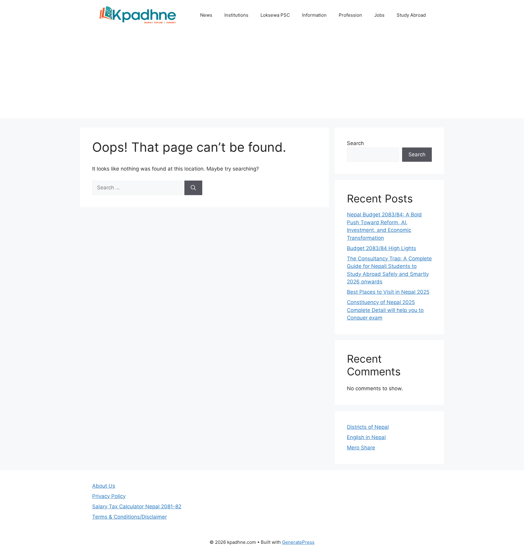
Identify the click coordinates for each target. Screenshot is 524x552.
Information (314, 15)
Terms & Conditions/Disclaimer (129, 517)
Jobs (379, 15)
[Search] (193, 188)
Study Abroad (411, 15)
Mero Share (361, 448)
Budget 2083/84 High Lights (381, 248)
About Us (103, 486)
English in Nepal (366, 437)
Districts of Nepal (368, 427)
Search (355, 143)
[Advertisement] (262, 75)
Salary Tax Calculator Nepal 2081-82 (136, 506)
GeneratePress (298, 542)
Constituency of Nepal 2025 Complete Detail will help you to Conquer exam (385, 310)
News (206, 15)
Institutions (236, 15)
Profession (350, 15)
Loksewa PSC (275, 15)
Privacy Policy (109, 496)
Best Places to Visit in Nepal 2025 (388, 292)
